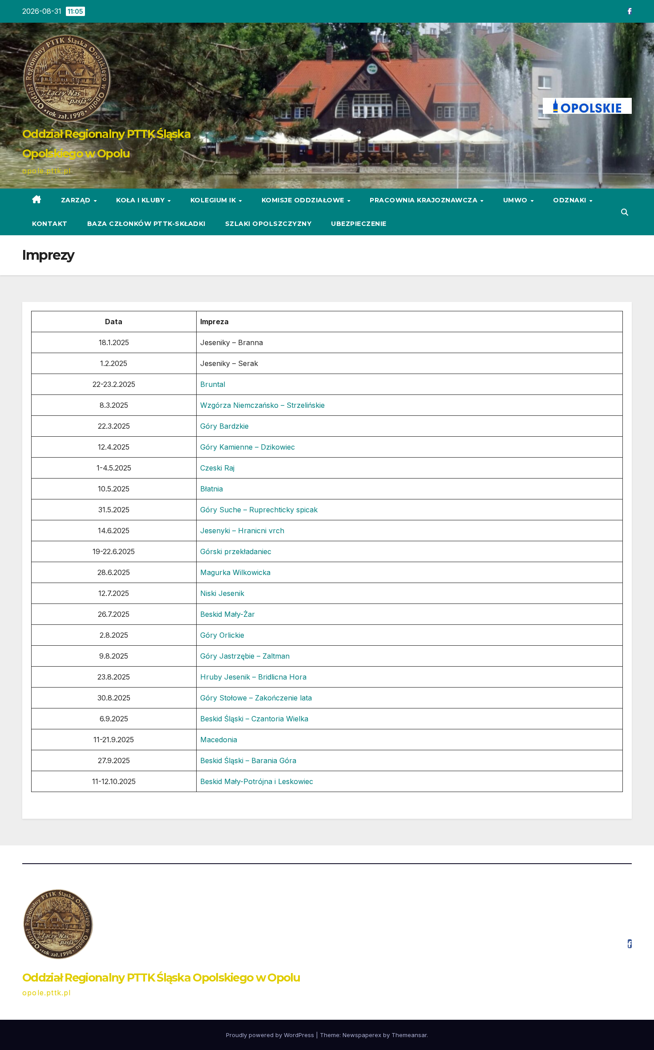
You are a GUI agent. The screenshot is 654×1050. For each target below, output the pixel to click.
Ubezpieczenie (359, 224)
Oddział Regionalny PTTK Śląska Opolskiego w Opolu (161, 977)
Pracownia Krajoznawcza (425, 200)
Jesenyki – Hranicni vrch (242, 530)
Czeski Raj (217, 467)
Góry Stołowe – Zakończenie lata (256, 697)
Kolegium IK (214, 200)
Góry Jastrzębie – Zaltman (245, 656)
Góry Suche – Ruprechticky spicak (259, 509)
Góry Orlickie (222, 635)
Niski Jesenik (222, 593)
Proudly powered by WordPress (271, 1034)
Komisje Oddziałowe (304, 200)
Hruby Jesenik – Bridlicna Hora (253, 676)
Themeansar (409, 1034)
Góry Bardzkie (224, 426)
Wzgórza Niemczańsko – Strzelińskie (262, 405)
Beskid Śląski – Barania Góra (248, 760)
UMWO (516, 200)
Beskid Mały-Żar (227, 614)
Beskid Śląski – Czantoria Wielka (254, 718)
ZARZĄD (77, 200)
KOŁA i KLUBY (141, 200)
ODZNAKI (570, 200)
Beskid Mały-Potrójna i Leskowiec (256, 781)
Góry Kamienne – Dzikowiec (247, 447)
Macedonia (218, 739)
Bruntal (212, 384)
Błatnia (211, 488)
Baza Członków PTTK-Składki (146, 224)
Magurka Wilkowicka (235, 572)
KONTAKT (50, 224)
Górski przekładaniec (235, 551)
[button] (624, 212)
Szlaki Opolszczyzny (268, 224)
